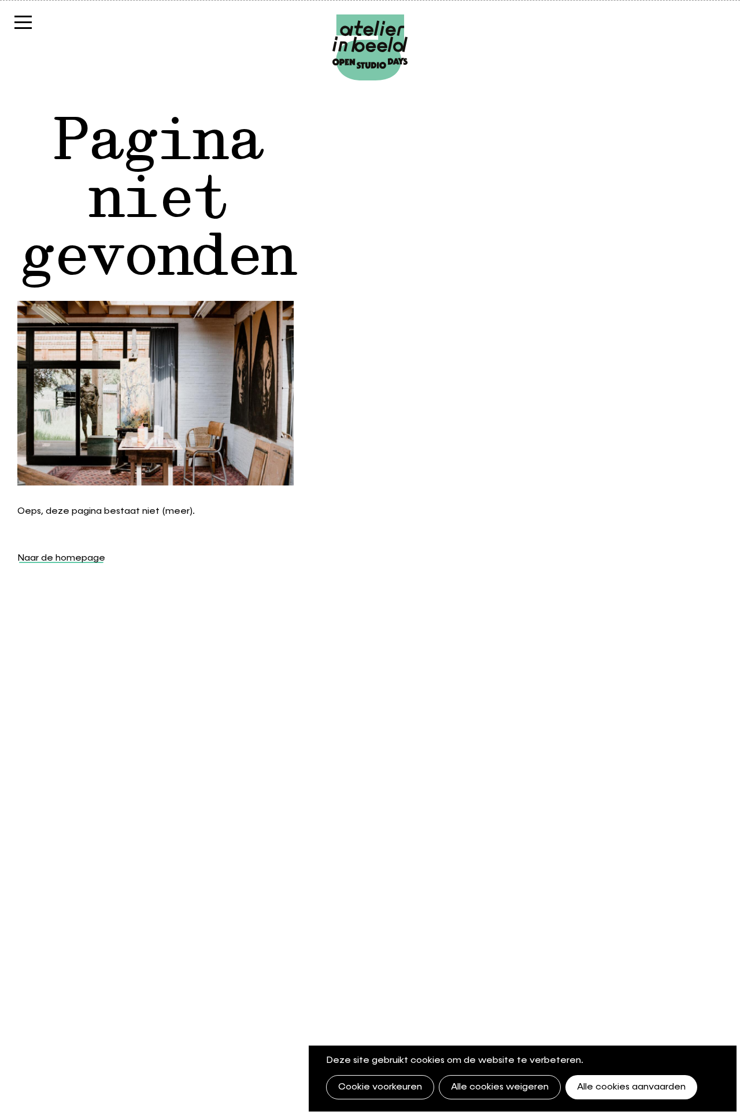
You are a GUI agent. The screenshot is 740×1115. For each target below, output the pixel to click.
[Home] (370, 20)
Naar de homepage (61, 558)
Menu (43, 21)
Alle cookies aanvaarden (631, 1087)
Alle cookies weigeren (500, 1087)
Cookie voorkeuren (380, 1087)
